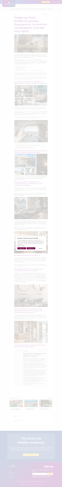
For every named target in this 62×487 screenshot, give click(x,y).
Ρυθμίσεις (40, 248)
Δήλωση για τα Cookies (21, 245)
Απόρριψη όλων (31, 248)
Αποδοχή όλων (21, 248)
